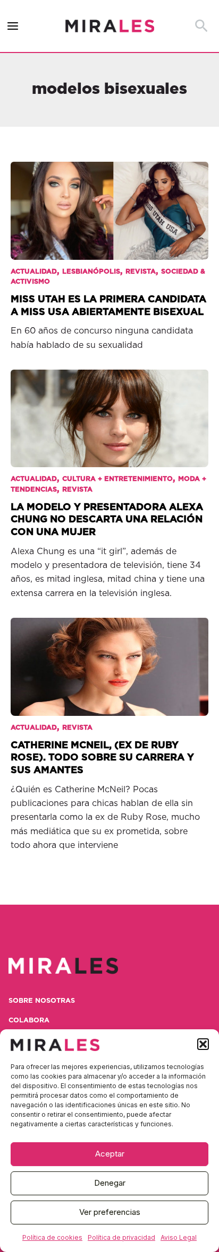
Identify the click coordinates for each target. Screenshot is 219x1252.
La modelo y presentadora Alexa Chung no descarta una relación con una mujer (107, 519)
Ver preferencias (109, 1212)
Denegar (109, 1183)
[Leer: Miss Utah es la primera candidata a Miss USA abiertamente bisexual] (109, 203)
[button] (203, 1044)
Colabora (29, 1020)
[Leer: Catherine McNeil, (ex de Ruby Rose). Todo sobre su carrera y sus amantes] (109, 659)
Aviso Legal (179, 1237)
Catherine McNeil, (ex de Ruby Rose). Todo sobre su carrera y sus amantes (102, 757)
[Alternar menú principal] (13, 26)
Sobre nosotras (42, 1000)
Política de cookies (52, 1237)
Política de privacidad (121, 1237)
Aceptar (109, 1154)
